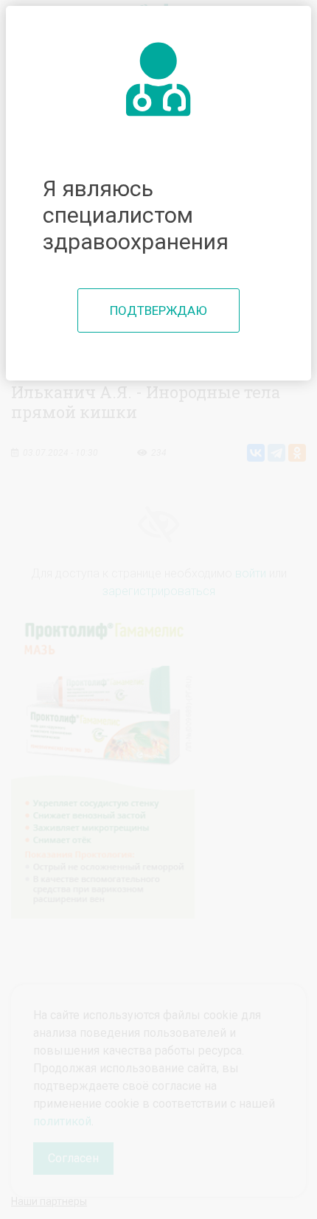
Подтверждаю (158, 310)
